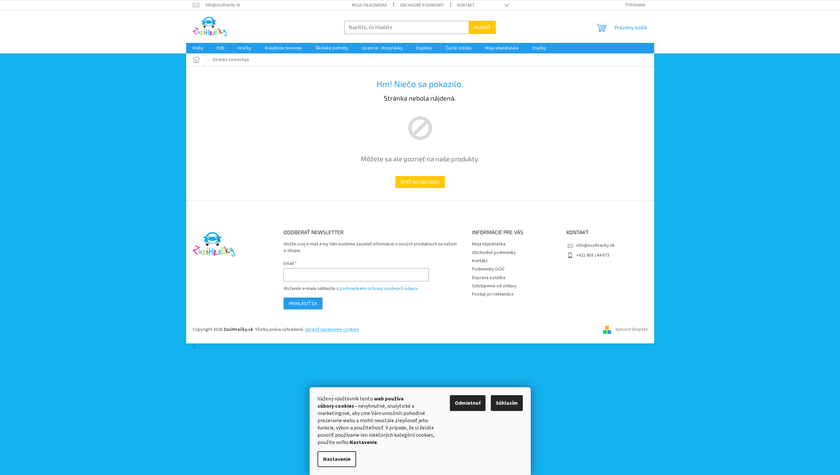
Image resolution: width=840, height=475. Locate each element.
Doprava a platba (488, 277)
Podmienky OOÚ (488, 269)
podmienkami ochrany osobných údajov (379, 288)
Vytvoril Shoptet (632, 329)
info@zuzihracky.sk (595, 245)
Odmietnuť (468, 403)
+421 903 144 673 (592, 255)
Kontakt (466, 5)
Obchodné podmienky (422, 5)
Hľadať (482, 27)
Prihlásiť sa (303, 303)
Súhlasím (507, 403)
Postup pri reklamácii (493, 294)
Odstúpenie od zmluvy (494, 286)
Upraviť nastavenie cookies (332, 329)
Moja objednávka (369, 5)
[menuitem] (198, 48)
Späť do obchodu (420, 182)
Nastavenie (337, 459)
